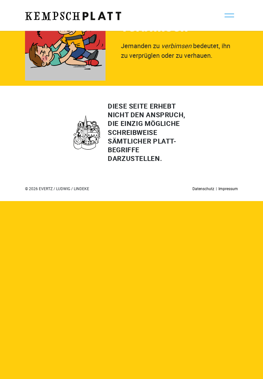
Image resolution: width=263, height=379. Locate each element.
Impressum (228, 188)
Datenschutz (203, 188)
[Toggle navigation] (229, 15)
